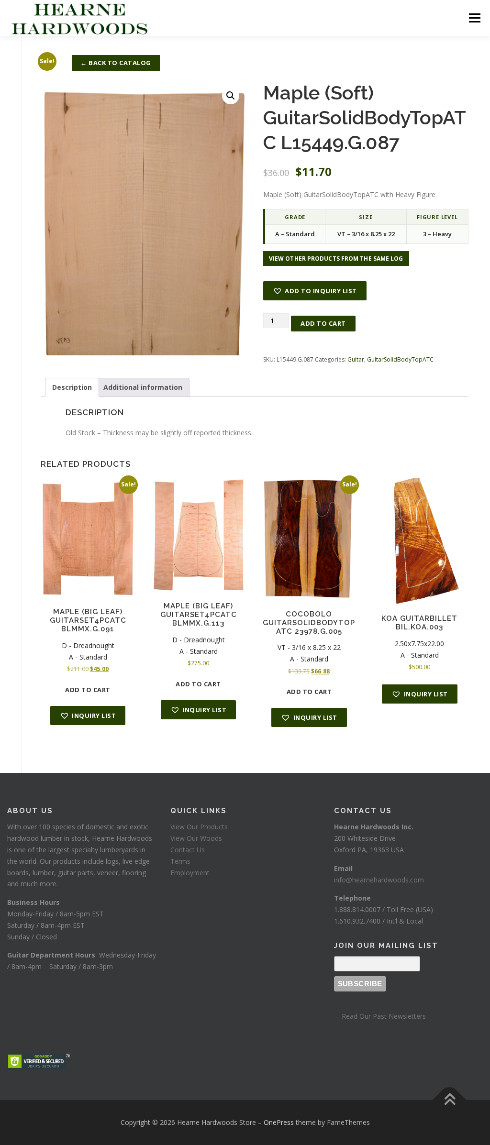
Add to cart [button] (88, 689)
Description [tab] (72, 387)
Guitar (355, 359)
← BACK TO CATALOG (115, 62)
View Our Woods (196, 838)
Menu (474, 17)
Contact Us (187, 849)
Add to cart (323, 323)
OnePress (279, 1122)
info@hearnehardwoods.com (379, 879)
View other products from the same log (336, 258)
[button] (230, 95)
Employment (190, 872)
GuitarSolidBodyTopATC (400, 359)
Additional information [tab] (142, 387)
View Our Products (199, 826)
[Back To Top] (450, 1100)
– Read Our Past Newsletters (380, 1016)
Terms (180, 861)
